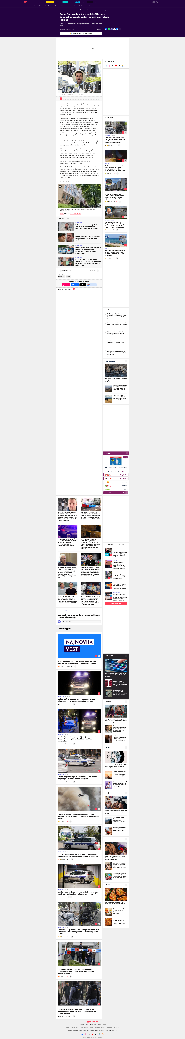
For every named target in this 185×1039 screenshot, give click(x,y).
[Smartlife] (97, 1028)
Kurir (61, 213)
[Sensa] (103, 1028)
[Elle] (77, 1028)
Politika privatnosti (113, 1030)
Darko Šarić (63, 104)
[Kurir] (67, 1028)
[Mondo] (28, 2)
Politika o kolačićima (99, 1030)
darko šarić (61, 276)
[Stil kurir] (82, 1028)
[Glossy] (86, 1028)
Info (66, 10)
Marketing (70, 1030)
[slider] (63, 206)
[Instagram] (109, 66)
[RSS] (125, 66)
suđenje (68, 276)
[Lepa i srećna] (91, 1028)
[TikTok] (119, 66)
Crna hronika (72, 10)
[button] (98, 29)
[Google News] (122, 66)
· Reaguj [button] (110, 145)
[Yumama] (109, 1028)
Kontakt (80, 1030)
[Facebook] (106, 66)
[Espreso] (73, 1028)
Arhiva (106, 1030)
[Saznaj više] (126, 361)
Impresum (75, 1030)
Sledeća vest (92, 270)
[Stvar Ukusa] (116, 1028)
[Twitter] (112, 66)
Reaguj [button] (61, 289)
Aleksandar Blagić (75, 213)
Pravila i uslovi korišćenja (88, 1030)
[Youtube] (116, 66)
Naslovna (62, 10)
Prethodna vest (66, 270)
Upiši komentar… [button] (67, 621)
